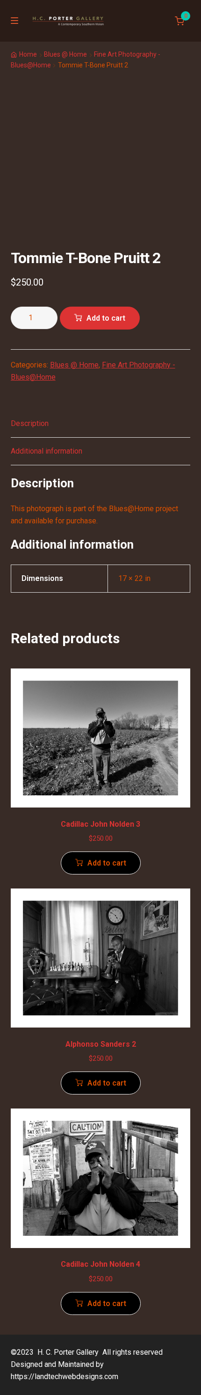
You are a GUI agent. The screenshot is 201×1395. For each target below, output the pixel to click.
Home (28, 54)
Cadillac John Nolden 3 (100, 824)
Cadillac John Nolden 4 (100, 1264)
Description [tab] (30, 423)
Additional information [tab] (46, 451)
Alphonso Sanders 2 (100, 1044)
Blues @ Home (65, 54)
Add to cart (105, 318)
